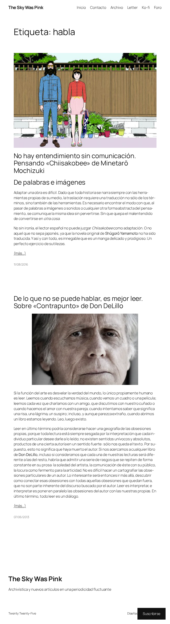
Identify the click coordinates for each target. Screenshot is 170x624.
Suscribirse (151, 613)
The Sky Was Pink (25, 7)
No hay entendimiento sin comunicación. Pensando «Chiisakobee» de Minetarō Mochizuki (75, 163)
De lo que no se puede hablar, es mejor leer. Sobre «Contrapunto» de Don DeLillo (78, 302)
